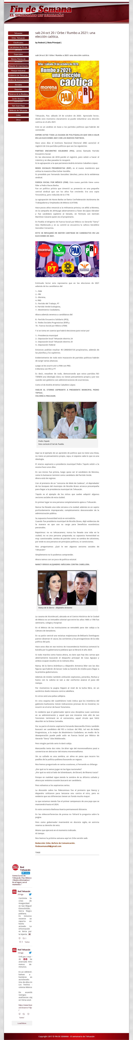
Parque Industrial (18, 71)
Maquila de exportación (18, 66)
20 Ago (20, 894)
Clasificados (18, 43)
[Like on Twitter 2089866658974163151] (29, 1014)
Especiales (18, 54)
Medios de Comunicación (18, 80)
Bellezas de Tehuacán (18, 110)
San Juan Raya (18, 106)
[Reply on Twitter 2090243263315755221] (20, 938)
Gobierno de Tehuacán (18, 75)
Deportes (18, 89)
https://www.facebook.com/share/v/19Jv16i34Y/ (28, 1007)
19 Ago (20, 953)
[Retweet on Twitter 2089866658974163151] (24, 1014)
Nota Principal (53, 42)
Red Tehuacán (24, 891)
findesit (41, 42)
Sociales (18, 85)
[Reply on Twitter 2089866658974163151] (20, 1014)
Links (18, 115)
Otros (18, 120)
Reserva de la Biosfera (18, 94)
